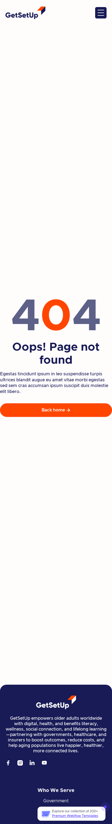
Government (56, 801)
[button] (101, 12)
